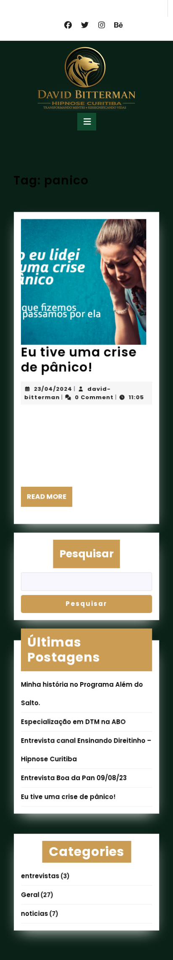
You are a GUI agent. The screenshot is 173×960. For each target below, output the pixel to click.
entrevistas (40, 876)
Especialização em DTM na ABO (73, 721)
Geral (30, 895)
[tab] (86, 122)
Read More (49, 500)
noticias (34, 914)
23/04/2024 (53, 389)
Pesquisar (86, 553)
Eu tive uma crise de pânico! (79, 359)
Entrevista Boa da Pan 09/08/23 (74, 777)
